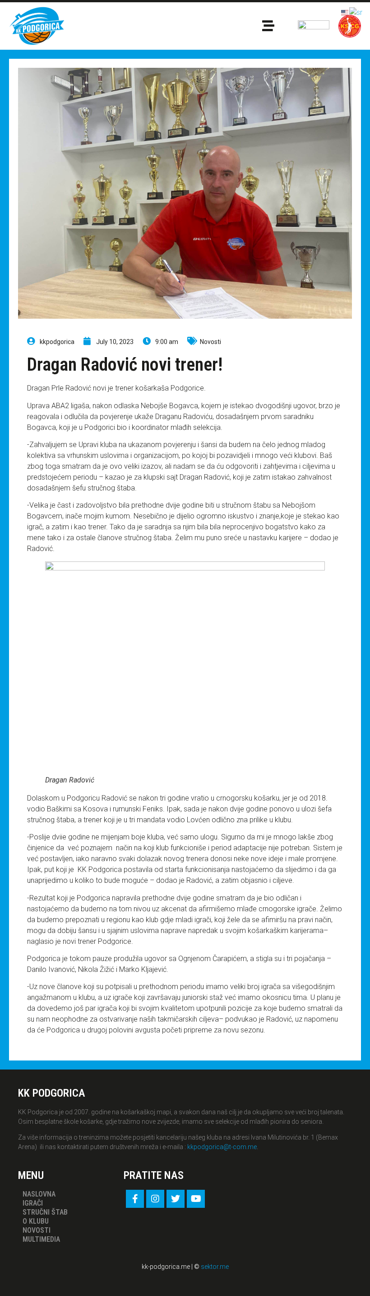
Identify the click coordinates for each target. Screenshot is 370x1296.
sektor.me (215, 1266)
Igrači (33, 1203)
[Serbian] (356, 12)
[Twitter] (175, 1199)
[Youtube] (196, 1199)
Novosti (210, 341)
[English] (345, 12)
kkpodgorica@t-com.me (222, 1146)
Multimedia (41, 1239)
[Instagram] (155, 1199)
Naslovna (39, 1194)
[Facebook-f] (135, 1199)
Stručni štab (45, 1212)
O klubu (36, 1221)
